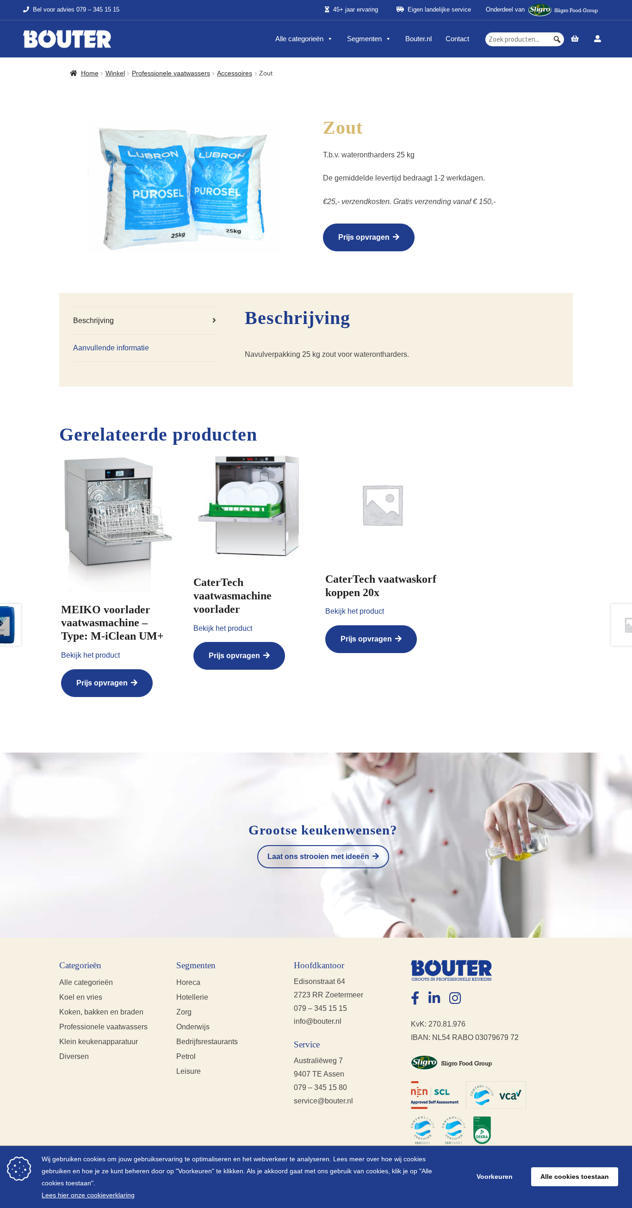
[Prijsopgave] (575, 38)
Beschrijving (93, 320)
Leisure (188, 1071)
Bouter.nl (418, 39)
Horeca (188, 982)
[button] (557, 39)
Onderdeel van (505, 9)
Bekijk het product (90, 655)
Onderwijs (193, 1027)
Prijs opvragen (364, 237)
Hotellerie (192, 997)
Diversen (74, 1056)
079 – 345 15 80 (320, 1087)
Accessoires (234, 73)
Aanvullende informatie (111, 348)
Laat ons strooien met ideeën (318, 856)
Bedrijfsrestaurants (207, 1042)
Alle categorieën (299, 39)
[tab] (144, 321)
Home (90, 73)
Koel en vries (80, 997)
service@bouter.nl (323, 1101)
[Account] (597, 38)
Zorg (184, 1012)
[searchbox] (524, 39)
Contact (457, 39)
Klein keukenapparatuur (98, 1042)
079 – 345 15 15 (97, 9)
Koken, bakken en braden (101, 1012)
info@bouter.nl (317, 1021)
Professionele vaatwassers (171, 73)
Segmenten (364, 39)
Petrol (186, 1056)
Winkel (115, 73)
